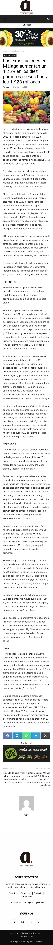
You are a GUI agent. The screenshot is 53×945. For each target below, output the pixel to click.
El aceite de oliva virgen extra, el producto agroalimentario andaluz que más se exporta (14, 778)
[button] (5, 19)
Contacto (38, 893)
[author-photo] (26, 810)
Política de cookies (26, 936)
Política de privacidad (31, 933)
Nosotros (13, 893)
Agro (8, 87)
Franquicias (25, 893)
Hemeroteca (27, 896)
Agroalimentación (17, 51)
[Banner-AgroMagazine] (26, 37)
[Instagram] (22, 922)
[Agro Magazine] (26, 7)
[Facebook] (15, 922)
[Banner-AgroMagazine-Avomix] (26, 753)
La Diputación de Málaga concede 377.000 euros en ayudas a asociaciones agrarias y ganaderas (38, 779)
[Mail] (30, 922)
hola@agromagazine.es (33, 902)
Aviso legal (14, 933)
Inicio (5, 51)
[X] (38, 922)
